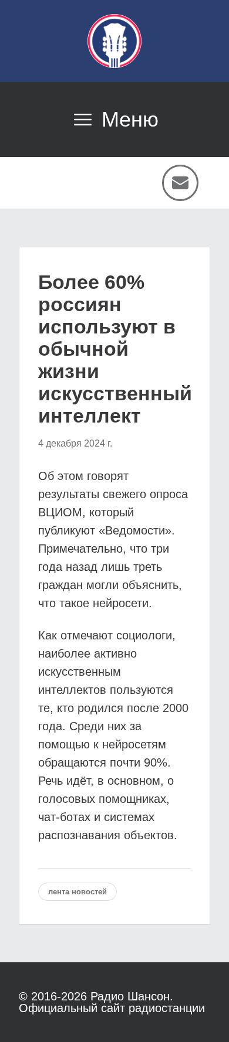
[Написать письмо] (180, 183)
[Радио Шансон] (114, 41)
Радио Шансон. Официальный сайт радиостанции (112, 1002)
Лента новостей (77, 891)
